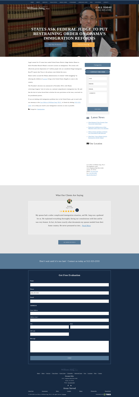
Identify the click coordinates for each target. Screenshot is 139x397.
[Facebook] (68, 385)
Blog (95, 373)
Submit (69, 358)
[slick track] (77, 211)
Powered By (99, 394)
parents (45, 79)
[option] (69, 217)
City (31, 323)
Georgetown (45, 391)
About (38, 2)
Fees (91, 2)
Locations (98, 2)
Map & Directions (91, 175)
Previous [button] (27, 217)
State (71, 323)
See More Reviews (69, 242)
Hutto (57, 391)
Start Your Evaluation (55, 44)
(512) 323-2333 (103, 10)
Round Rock (108, 391)
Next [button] (112, 217)
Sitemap (64, 394)
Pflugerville (94, 391)
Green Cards (63, 2)
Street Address (34, 310)
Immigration (41, 109)
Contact (106, 2)
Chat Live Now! (83, 44)
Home (32, 2)
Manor (80, 391)
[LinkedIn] (71, 385)
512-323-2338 (93, 173)
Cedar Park (31, 391)
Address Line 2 (34, 317)
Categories (98, 65)
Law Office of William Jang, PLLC (50, 102)
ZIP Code (32, 331)
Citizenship (73, 2)
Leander (69, 391)
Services (44, 2)
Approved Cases (82, 2)
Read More (90, 226)
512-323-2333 (94, 171)
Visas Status (53, 2)
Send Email (98, 109)
